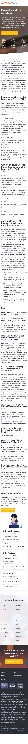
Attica (4, 613)
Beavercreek (19, 605)
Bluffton (18, 640)
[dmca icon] (4, 686)
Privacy (3, 672)
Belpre (17, 624)
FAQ (15, 672)
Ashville (4, 605)
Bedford (18, 609)
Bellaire (18, 613)
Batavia (5, 636)
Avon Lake (5, 620)
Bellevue (18, 620)
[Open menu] (25, 3)
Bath (4, 640)
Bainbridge (5, 624)
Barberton (5, 632)
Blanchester (19, 636)
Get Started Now (10, 33)
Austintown (5, 617)
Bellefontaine (19, 617)
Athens (4, 609)
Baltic (4, 628)
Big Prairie (18, 632)
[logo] (9, 3)
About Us (4, 676)
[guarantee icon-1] (12, 686)
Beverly (18, 628)
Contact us (18, 676)
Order (3, 679)
